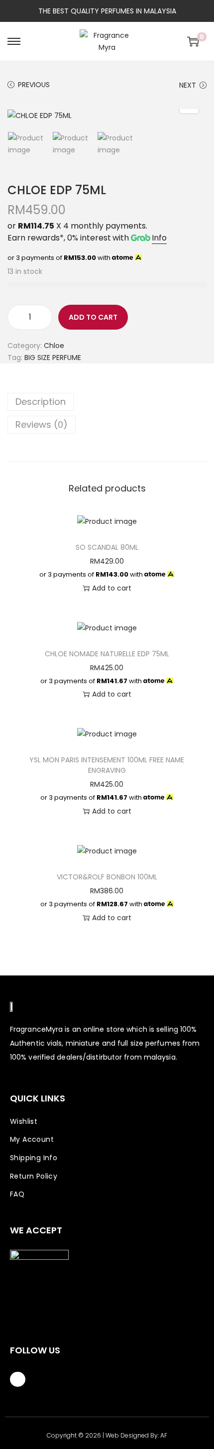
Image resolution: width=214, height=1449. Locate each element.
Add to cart (93, 317)
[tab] (107, 402)
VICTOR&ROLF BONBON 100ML (107, 877)
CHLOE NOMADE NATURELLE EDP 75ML (107, 654)
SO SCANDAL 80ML (107, 547)
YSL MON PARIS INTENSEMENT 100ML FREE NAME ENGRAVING (106, 765)
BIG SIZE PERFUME (52, 357)
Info (159, 237)
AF (163, 1435)
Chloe (54, 346)
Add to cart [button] (111, 588)
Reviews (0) (41, 424)
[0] (193, 41)
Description (40, 401)
